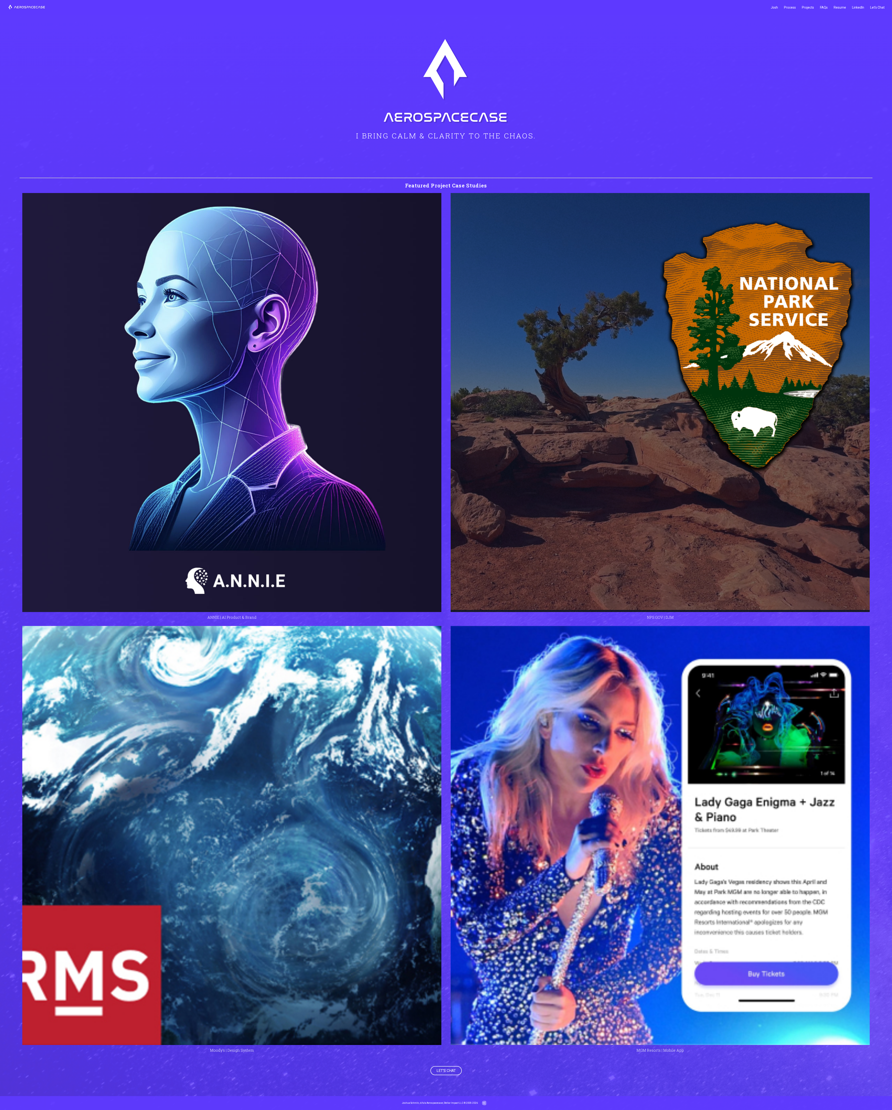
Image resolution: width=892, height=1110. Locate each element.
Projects (808, 7)
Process (790, 7)
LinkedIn (858, 7)
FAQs (824, 7)
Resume (840, 7)
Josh (774, 7)
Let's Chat (877, 7)
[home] (27, 8)
